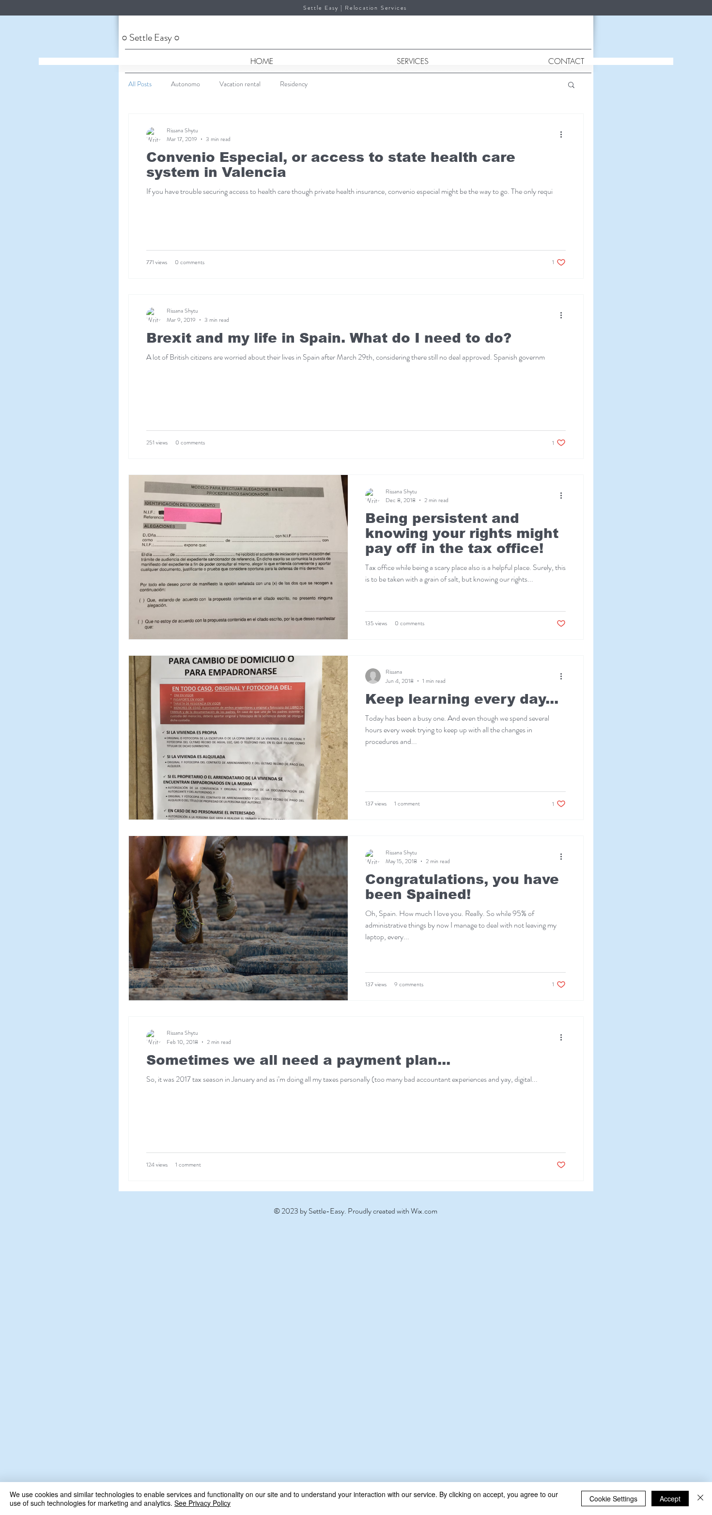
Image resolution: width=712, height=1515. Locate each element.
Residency (294, 84)
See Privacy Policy (202, 1503)
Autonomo (185, 84)
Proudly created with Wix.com (392, 1210)
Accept (670, 1498)
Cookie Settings (613, 1498)
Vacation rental (240, 84)
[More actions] (564, 135)
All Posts (140, 84)
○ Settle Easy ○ (152, 38)
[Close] (700, 1498)
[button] (571, 85)
